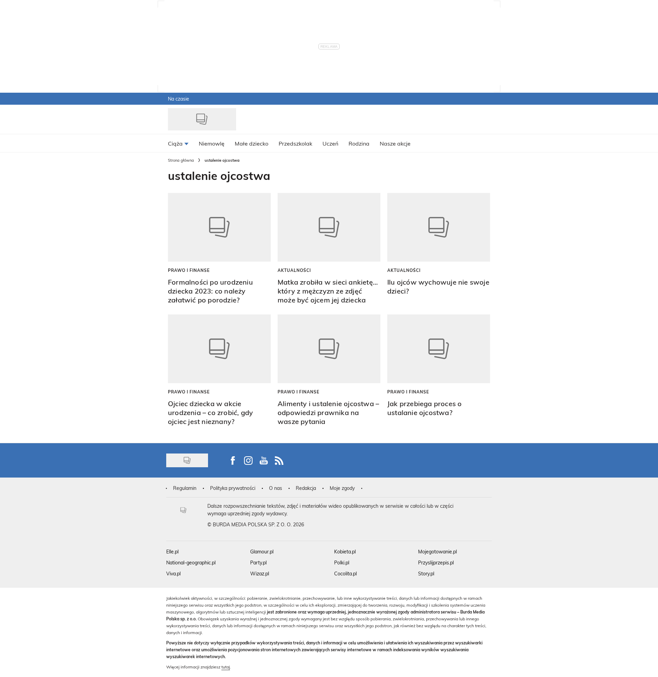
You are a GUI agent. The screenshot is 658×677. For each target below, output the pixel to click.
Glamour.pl (261, 551)
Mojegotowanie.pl (437, 551)
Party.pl (258, 562)
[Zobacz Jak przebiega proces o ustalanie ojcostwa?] (438, 348)
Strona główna (181, 160)
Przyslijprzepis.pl (436, 562)
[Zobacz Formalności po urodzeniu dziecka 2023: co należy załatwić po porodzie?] (219, 227)
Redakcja (306, 488)
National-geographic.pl (191, 562)
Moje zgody (342, 488)
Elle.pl (172, 551)
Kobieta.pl (345, 551)
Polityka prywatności (232, 488)
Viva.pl (173, 573)
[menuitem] (178, 143)
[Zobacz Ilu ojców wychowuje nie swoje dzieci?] (438, 227)
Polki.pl (341, 562)
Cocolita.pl (345, 573)
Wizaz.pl (259, 573)
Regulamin (184, 488)
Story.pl (426, 573)
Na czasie (178, 98)
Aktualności (294, 270)
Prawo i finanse (189, 270)
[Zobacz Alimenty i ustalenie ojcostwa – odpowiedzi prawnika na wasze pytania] (329, 348)
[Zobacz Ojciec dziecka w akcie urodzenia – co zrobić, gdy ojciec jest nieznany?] (219, 348)
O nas (275, 488)
